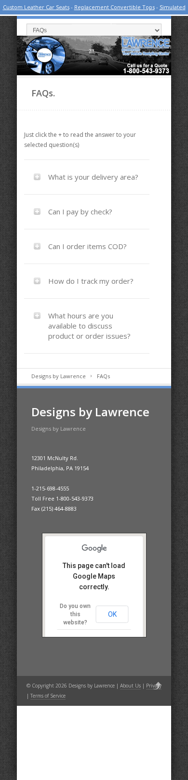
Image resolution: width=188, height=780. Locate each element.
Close (174, 7)
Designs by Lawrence (58, 376)
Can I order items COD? (87, 246)
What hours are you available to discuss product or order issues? (89, 326)
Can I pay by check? (80, 211)
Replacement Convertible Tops (114, 7)
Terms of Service (48, 695)
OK (112, 614)
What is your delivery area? (93, 177)
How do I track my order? (91, 281)
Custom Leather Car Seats (36, 7)
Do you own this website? (75, 614)
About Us (130, 685)
